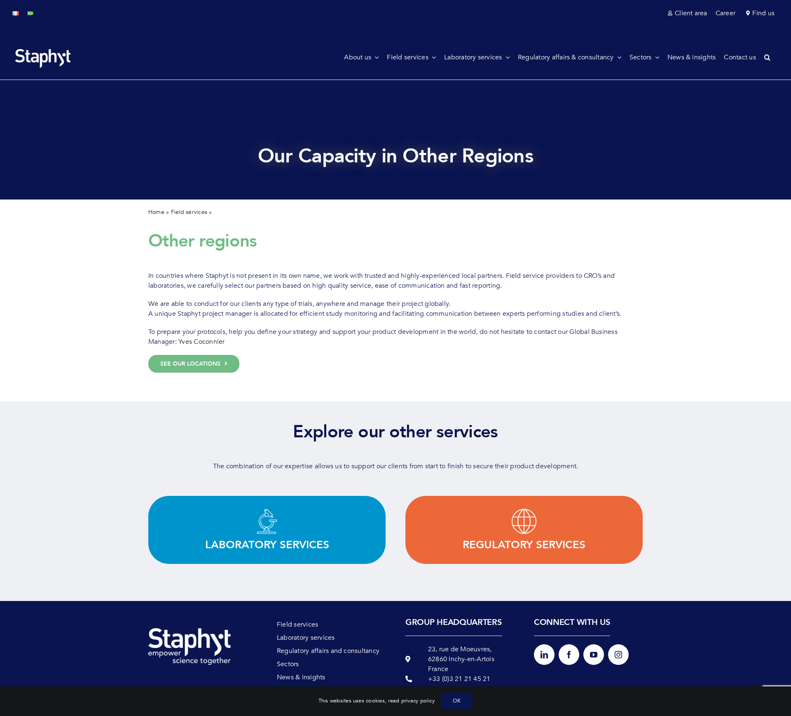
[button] (771, 57)
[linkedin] (544, 654)
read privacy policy (411, 700)
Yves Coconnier (201, 341)
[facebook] (569, 654)
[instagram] (618, 654)
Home (156, 212)
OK (457, 700)
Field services (189, 212)
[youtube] (593, 654)
